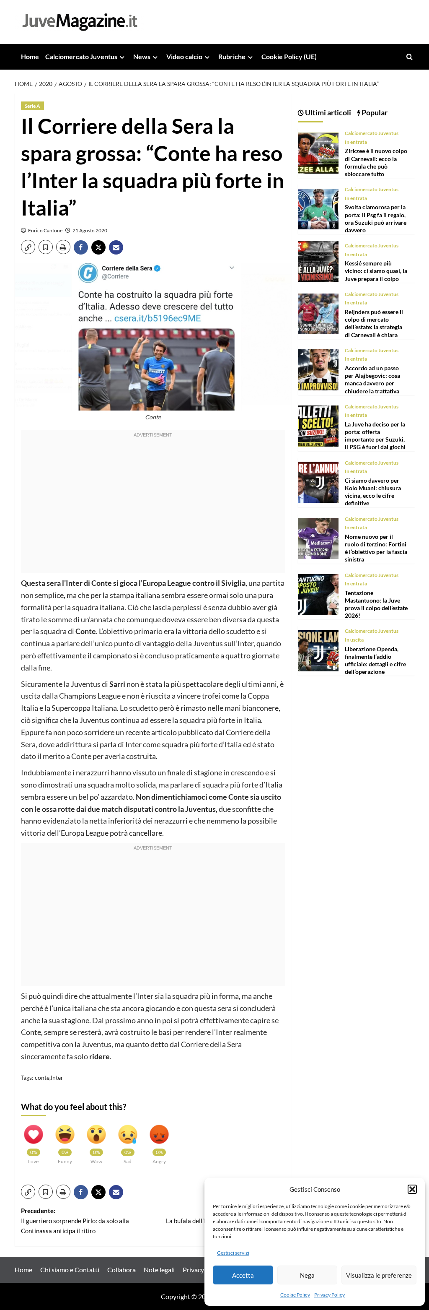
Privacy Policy (329, 1295)
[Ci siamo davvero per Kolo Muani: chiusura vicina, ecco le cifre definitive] (318, 481)
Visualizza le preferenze (379, 1275)
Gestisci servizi (233, 1253)
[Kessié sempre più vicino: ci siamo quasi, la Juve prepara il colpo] (318, 261)
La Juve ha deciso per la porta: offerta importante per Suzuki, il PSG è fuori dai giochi (375, 436)
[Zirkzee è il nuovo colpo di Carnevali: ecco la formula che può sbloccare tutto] (318, 152)
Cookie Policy (295, 1295)
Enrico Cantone (45, 230)
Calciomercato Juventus (81, 56)
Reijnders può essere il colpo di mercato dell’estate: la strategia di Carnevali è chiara (374, 323)
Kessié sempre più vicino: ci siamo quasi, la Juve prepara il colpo (376, 271)
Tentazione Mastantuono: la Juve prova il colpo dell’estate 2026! (376, 604)
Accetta (243, 1275)
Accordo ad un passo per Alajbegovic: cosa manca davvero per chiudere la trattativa (372, 379)
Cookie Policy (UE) (289, 56)
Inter (57, 1077)
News (141, 56)
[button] (412, 1189)
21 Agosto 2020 (89, 230)
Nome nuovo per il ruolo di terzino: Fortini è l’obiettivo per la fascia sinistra (376, 548)
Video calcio (184, 56)
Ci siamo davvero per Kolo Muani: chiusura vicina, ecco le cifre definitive (373, 492)
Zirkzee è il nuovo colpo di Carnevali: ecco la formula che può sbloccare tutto (376, 162)
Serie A (32, 106)
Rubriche (232, 56)
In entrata (356, 142)
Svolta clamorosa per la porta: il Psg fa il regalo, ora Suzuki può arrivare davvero (375, 218)
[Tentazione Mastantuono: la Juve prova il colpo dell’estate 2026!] (318, 594)
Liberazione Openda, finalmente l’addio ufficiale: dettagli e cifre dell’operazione (375, 660)
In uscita (354, 640)
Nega (307, 1275)
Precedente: (75, 1221)
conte (42, 1077)
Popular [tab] (374, 112)
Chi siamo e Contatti (69, 1270)
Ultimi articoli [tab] (327, 112)
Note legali (159, 1270)
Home (30, 56)
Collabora (121, 1270)
